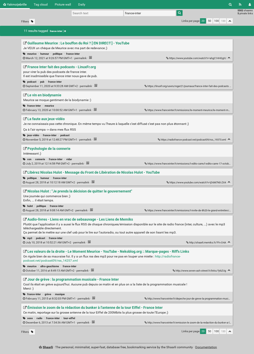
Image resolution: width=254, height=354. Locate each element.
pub (42, 81)
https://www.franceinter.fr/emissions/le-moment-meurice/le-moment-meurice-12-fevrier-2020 (200, 110)
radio (39, 318)
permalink (56, 58)
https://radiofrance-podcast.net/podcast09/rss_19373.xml (193, 139)
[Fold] (229, 57)
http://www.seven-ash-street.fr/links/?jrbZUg (201, 270)
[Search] (230, 4)
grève (48, 294)
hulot (30, 206)
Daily (81, 4)
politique (57, 53)
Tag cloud (41, 4)
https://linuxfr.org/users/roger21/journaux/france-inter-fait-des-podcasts (188, 86)
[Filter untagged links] (32, 21)
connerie (40, 159)
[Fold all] (230, 21)
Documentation (206, 347)
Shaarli (48, 347)
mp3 (29, 238)
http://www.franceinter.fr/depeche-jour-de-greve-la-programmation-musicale (190, 298)
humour (44, 53)
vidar (69, 159)
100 (216, 21)
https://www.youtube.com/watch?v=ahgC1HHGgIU (197, 58)
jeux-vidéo (33, 135)
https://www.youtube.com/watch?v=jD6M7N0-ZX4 (198, 182)
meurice (32, 53)
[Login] (249, 4)
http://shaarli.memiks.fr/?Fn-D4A (208, 242)
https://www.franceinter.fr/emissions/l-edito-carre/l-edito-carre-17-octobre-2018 (192, 163)
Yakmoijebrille (16, 4)
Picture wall (63, 4)
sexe (30, 318)
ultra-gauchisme (49, 266)
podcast (31, 81)
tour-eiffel (69, 318)
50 (209, 21)
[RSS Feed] (240, 4)
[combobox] (150, 13)
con (29, 159)
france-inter (56, 31)
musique (60, 294)
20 (203, 21)
